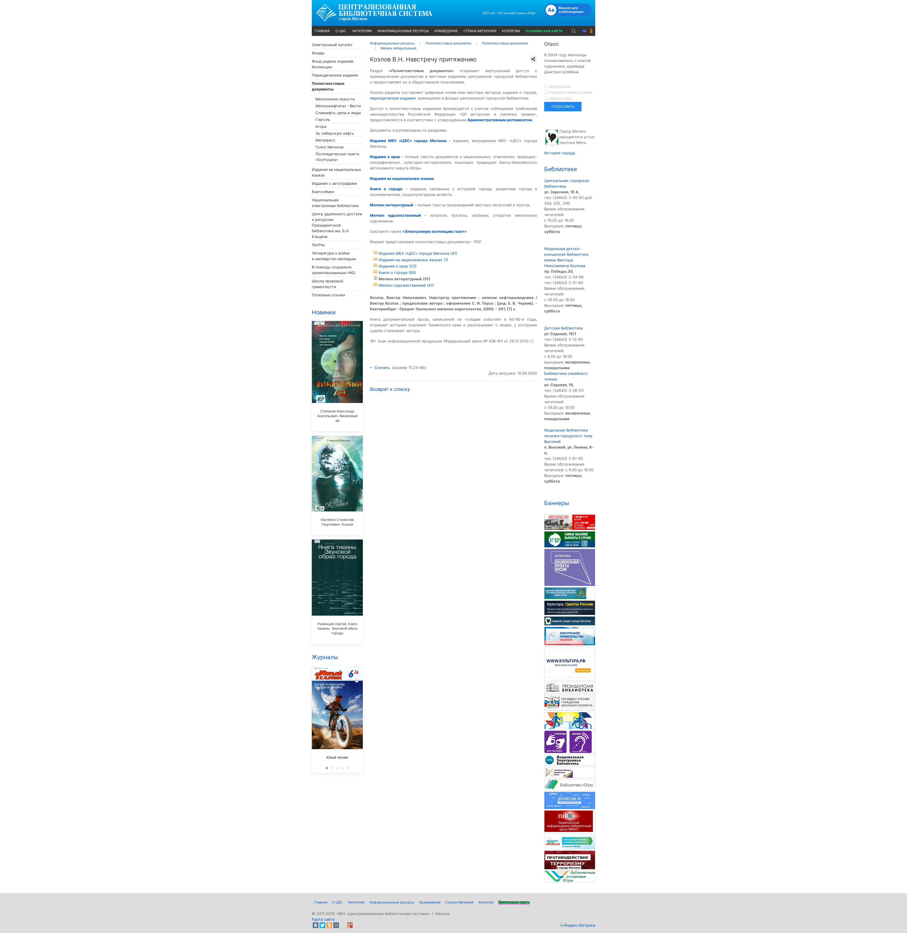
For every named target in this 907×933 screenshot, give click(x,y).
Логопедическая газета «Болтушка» (337, 156)
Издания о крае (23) (398, 266)
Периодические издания (335, 75)
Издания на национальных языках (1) (413, 259)
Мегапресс (325, 140)
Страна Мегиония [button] (479, 31)
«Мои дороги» (559, 86)
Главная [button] (322, 31)
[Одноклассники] (329, 925)
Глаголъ (322, 119)
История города (559, 153)
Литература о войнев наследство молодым (334, 256)
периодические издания (392, 98)
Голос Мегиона (329, 147)
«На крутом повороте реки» (570, 92)
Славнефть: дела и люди (338, 112)
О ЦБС (337, 902)
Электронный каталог (332, 44)
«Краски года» (559, 98)
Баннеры (556, 503)
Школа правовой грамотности (327, 284)
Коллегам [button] (511, 31)
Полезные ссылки (328, 295)
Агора (320, 126)
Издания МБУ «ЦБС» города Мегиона (408, 140)
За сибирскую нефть (334, 133)
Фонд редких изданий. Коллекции (333, 64)
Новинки (323, 312)
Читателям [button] (362, 31)
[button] (573, 31)
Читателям (356, 902)
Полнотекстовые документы (328, 86)
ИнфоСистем (348, 919)
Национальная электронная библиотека (335, 203)
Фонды (318, 53)
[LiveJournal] (343, 925)
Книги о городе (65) (397, 272)
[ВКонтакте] (315, 925)
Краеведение (430, 902)
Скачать (382, 367)
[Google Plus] (350, 925)
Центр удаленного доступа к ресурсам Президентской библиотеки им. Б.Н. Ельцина (337, 225)
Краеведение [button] (446, 31)
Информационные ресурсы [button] (403, 31)
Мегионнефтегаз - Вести (338, 106)
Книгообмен (323, 191)
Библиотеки (560, 169)
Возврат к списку (390, 389)
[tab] (327, 768)
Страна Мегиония (459, 902)
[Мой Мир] (336, 925)
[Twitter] (322, 925)
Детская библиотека (563, 328)
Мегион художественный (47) (406, 285)
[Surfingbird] (356, 925)
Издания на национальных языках (336, 172)
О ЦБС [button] (340, 31)
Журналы (325, 657)
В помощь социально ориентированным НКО (333, 270)
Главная (320, 902)
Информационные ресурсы (391, 902)
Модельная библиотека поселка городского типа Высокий (568, 436)
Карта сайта (323, 919)
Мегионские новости (335, 99)
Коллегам (486, 902)
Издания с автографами (334, 183)
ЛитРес (318, 244)
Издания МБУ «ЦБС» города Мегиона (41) (418, 253)
